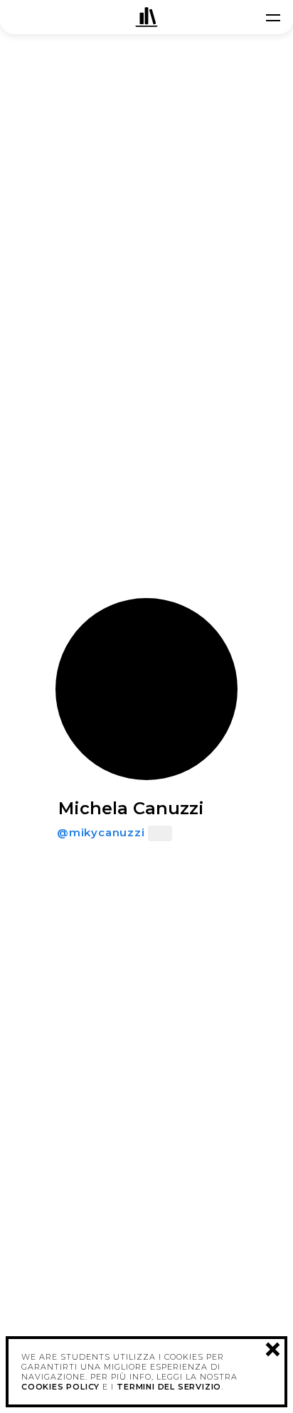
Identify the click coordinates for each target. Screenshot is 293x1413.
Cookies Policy (60, 1387)
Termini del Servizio (169, 1387)
